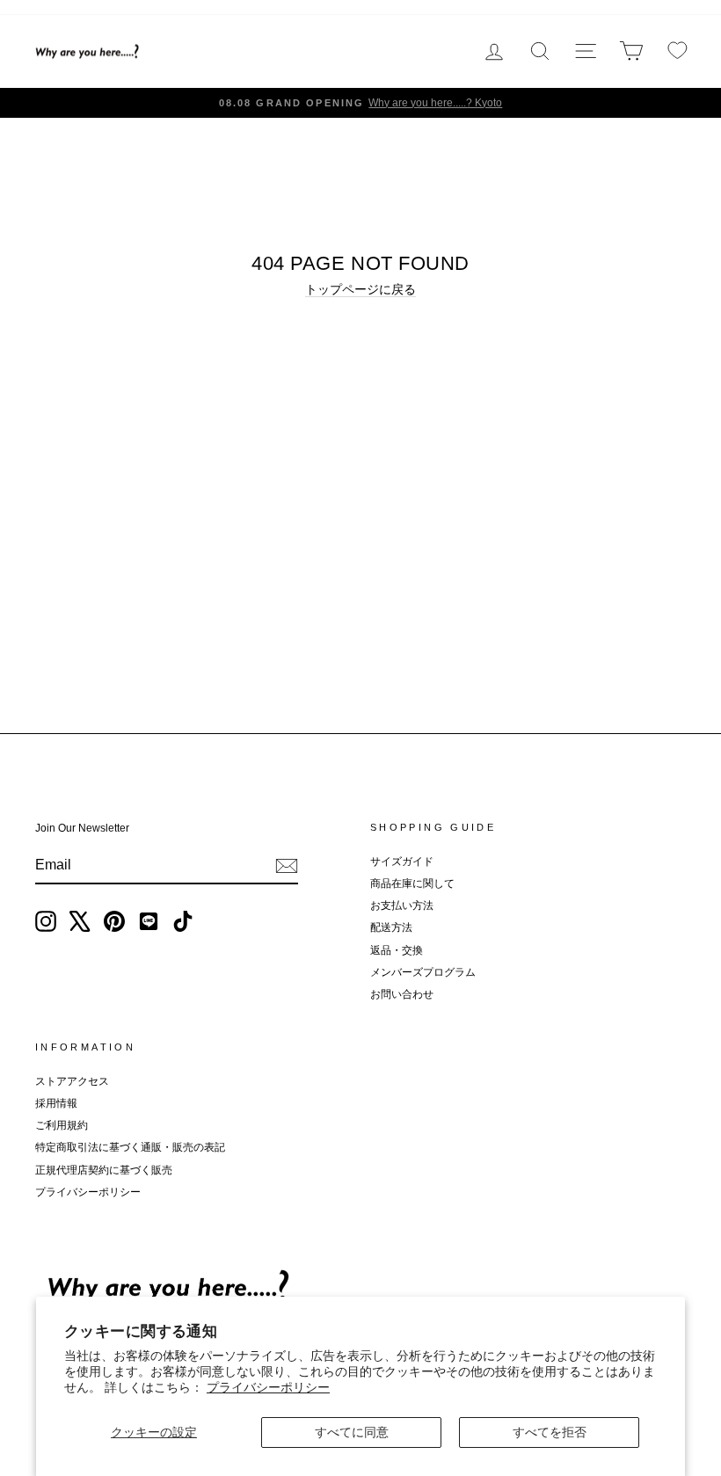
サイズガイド (401, 861)
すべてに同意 (352, 1432)
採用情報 (56, 1103)
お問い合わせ (401, 994)
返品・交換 (396, 950)
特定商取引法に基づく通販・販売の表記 (130, 1147)
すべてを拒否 (549, 1432)
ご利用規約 (61, 1125)
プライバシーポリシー (268, 1387)
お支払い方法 (401, 905)
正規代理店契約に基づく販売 (103, 1170)
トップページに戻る (360, 289)
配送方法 (391, 927)
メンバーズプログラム (423, 972)
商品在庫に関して (412, 883)
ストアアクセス (72, 1081)
